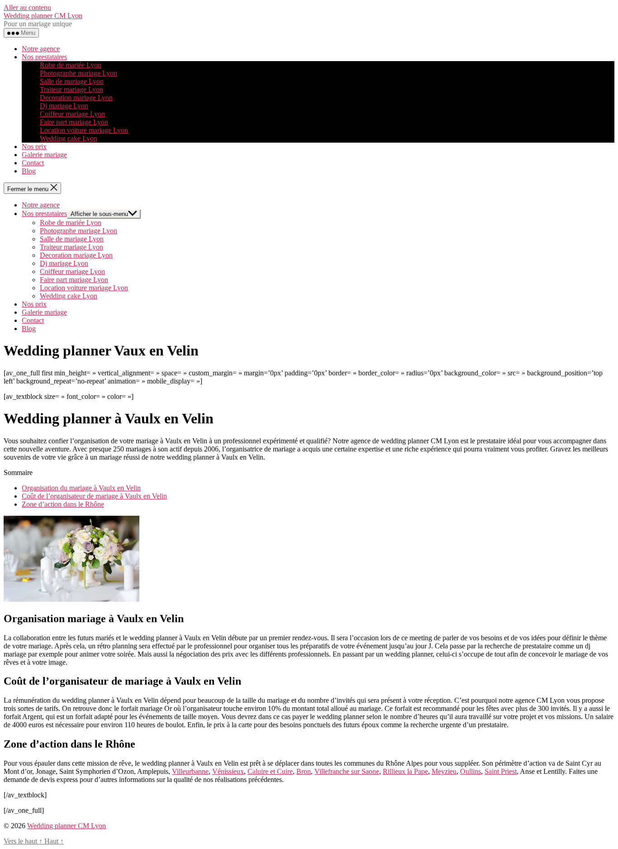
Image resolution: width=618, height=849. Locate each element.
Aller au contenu (27, 7)
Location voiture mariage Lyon (84, 130)
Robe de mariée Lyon (70, 65)
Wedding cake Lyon (68, 138)
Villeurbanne (190, 771)
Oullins (470, 771)
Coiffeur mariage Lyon (72, 114)
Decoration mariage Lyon (76, 97)
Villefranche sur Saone (346, 771)
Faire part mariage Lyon (74, 122)
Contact (33, 163)
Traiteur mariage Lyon (71, 89)
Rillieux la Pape (405, 771)
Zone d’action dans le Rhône (63, 504)
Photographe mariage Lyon (78, 73)
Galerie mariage (44, 154)
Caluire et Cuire (270, 771)
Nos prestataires (44, 57)
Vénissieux (228, 771)
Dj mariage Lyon (64, 106)
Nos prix (34, 146)
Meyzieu (444, 771)
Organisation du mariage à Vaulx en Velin (81, 488)
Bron (303, 771)
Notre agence (41, 49)
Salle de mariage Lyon (72, 81)
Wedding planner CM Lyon (43, 15)
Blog (29, 171)
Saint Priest (501, 771)
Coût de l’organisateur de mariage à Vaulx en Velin (94, 496)
